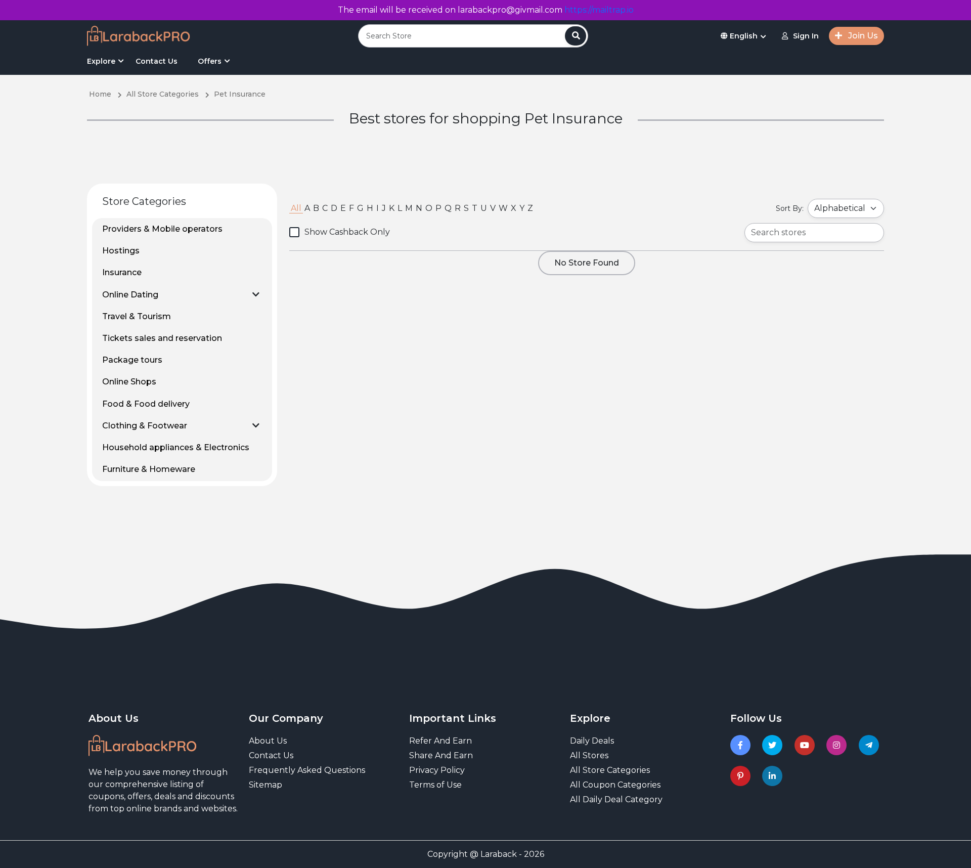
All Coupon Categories (615, 785)
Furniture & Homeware (148, 469)
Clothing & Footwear (144, 425)
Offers (210, 61)
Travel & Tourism (136, 316)
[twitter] (774, 745)
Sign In (806, 35)
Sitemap (265, 785)
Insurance (122, 272)
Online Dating (130, 294)
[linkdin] (774, 776)
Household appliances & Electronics (175, 447)
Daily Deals (592, 741)
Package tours (132, 360)
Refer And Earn (440, 741)
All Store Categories (610, 770)
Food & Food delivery (146, 404)
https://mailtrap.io (599, 10)
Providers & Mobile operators (162, 229)
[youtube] (806, 745)
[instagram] (838, 745)
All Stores (589, 755)
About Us (268, 741)
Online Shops (129, 381)
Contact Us (157, 61)
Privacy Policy (437, 770)
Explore (101, 61)
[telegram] (870, 745)
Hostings (121, 250)
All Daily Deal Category (616, 799)
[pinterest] (742, 776)
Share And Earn (441, 755)
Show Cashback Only (347, 232)
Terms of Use (435, 785)
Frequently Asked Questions (307, 770)
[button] (255, 294)
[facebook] (742, 745)
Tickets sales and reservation (162, 338)
